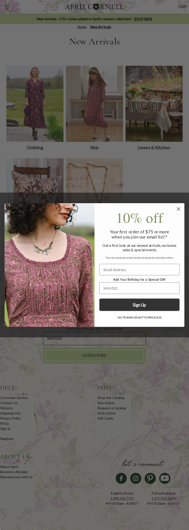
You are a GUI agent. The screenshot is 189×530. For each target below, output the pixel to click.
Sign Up (139, 304)
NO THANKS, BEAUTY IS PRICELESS (139, 317)
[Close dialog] (178, 209)
